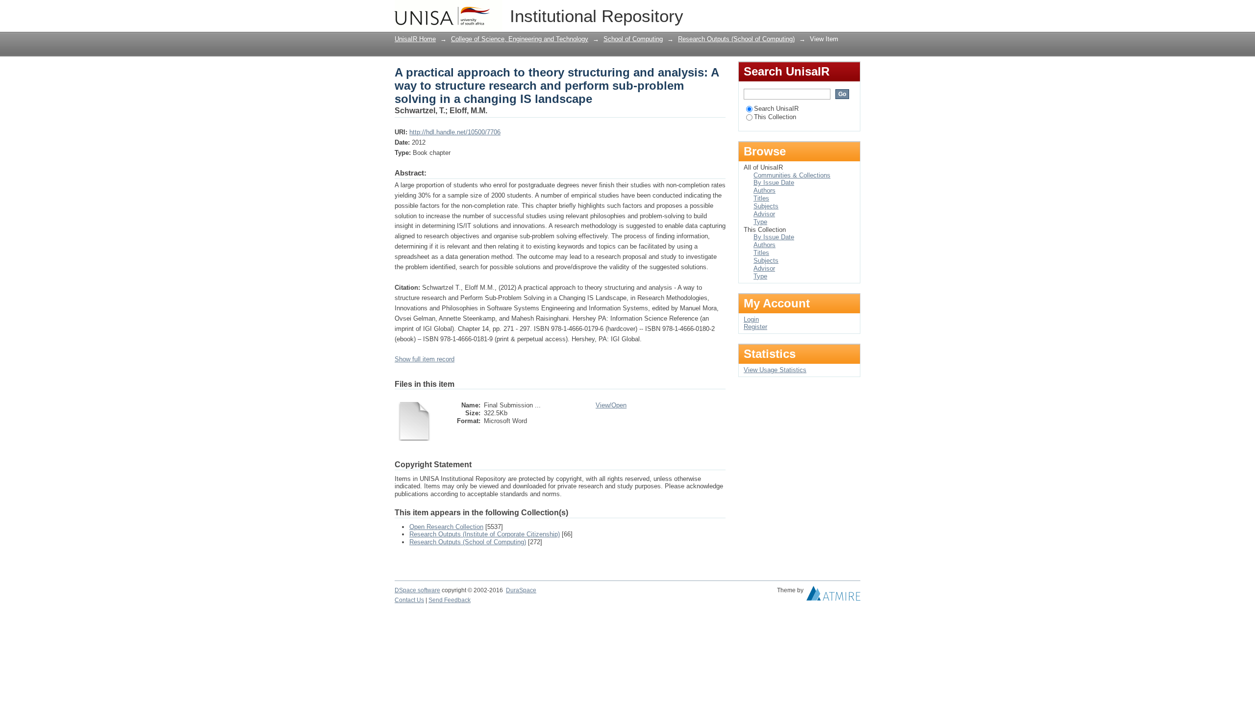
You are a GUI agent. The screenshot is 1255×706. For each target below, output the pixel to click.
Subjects (765, 206)
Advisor (764, 214)
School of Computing (633, 39)
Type (760, 222)
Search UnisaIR (776, 108)
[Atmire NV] (833, 595)
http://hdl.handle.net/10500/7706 (455, 132)
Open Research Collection (446, 526)
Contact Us (409, 600)
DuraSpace (521, 590)
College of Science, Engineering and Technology (519, 39)
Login (852, 12)
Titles (761, 198)
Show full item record (424, 359)
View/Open (611, 405)
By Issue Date (773, 182)
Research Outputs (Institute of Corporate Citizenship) (484, 534)
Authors (764, 190)
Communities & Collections (791, 175)
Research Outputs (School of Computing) (736, 39)
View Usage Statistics (775, 370)
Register (755, 326)
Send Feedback (449, 600)
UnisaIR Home (415, 39)
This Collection (775, 117)
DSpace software (417, 590)
